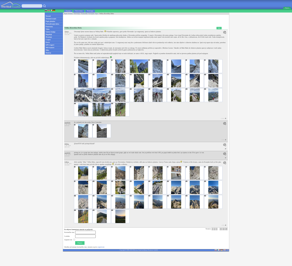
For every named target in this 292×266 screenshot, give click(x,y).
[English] (224, 250)
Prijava (80, 243)
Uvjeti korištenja (142, 250)
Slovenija (77, 13)
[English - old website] (227, 250)
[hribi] (10, 8)
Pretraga (90, 11)
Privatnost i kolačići (153, 250)
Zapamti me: (68, 240)
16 (223, 229)
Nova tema (79, 11)
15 (221, 229)
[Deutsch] (221, 250)
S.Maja (67, 162)
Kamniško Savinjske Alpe (89, 13)
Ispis (219, 28)
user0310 (67, 122)
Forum (68, 11)
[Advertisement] (104, 20)
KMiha (67, 144)
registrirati (101, 247)
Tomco (67, 31)
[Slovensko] (216, 250)
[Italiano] (219, 250)
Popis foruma (68, 13)
